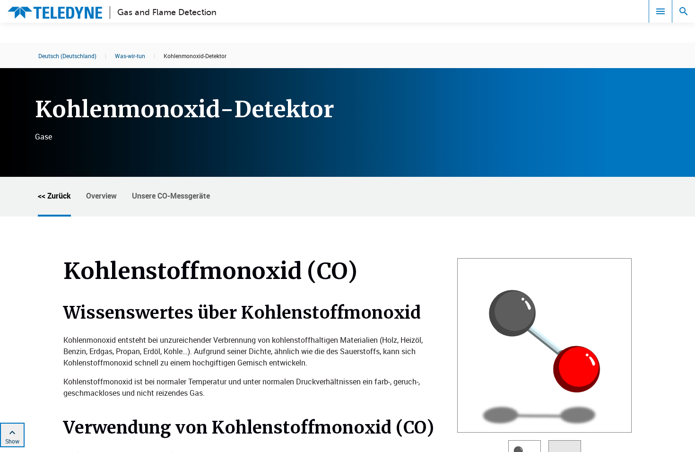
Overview (101, 196)
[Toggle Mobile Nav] (660, 11)
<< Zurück (54, 196)
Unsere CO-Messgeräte (171, 196)
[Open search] (683, 11)
